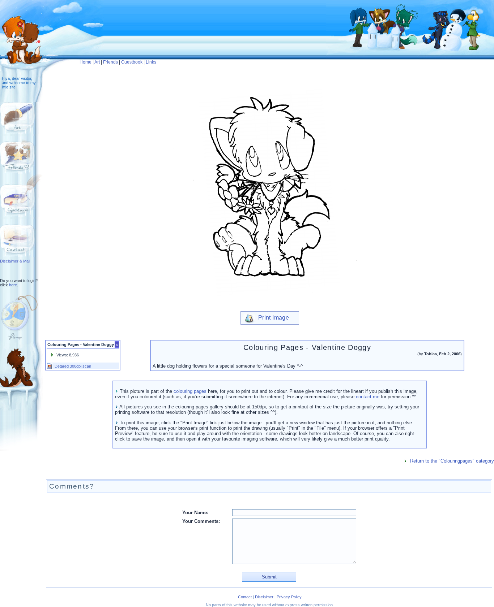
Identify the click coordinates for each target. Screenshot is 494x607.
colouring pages (190, 391)
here (13, 285)
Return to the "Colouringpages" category (452, 461)
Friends (110, 62)
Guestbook (131, 62)
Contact (245, 597)
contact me (367, 396)
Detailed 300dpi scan (73, 366)
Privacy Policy (289, 597)
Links (151, 62)
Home (85, 62)
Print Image (273, 318)
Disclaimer (264, 597)
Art (97, 62)
